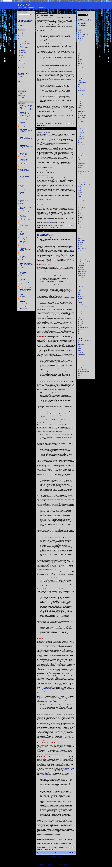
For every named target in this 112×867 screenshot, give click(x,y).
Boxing (79, 57)
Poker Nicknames (81, 259)
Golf (78, 134)
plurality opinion (58, 345)
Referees (79, 294)
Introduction (80, 167)
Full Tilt (79, 126)
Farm (79, 119)
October (22, 50)
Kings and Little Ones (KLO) (83, 184)
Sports (79, 333)
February (22, 62)
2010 (21, 67)
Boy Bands (80, 59)
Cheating (79, 63)
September (23, 52)
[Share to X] (70, 123)
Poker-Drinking (21, 97)
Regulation (80, 296)
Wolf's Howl (22, 233)
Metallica (79, 196)
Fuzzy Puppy (80, 128)
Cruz (79, 86)
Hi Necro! (21, 186)
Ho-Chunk (80, 148)
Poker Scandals (81, 265)
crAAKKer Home (21, 93)
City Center (80, 67)
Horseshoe (80, 153)
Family (79, 113)
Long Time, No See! (23, 160)
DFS (79, 97)
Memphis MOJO (23, 166)
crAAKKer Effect (81, 82)
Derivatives (80, 94)
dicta (67, 673)
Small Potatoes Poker (24, 137)
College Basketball (81, 72)
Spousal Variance (81, 336)
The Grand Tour (22, 123)
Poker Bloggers (81, 252)
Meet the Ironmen (21, 95)
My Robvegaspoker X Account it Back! (26, 116)
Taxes (79, 350)
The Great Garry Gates (23, 154)
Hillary (79, 146)
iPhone (79, 169)
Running (79, 311)
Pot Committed (23, 272)
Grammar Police (81, 136)
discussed (42, 785)
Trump (79, 356)
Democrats (80, 92)
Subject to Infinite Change (24, 170)
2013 (21, 38)
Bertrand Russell (82, 25)
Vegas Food (80, 363)
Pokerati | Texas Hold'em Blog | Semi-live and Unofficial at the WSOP (26, 106)
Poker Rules (80, 263)
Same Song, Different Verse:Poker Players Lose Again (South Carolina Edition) (45, 236)
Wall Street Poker (23, 222)
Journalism (80, 175)
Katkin (79, 180)
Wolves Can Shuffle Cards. (25, 229)
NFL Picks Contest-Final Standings (26, 138)
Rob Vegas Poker (81, 306)
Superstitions (80, 344)
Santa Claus (55, 143)
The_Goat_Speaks (23, 169)
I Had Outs (22, 192)
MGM (79, 198)
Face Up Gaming (81, 111)
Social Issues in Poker (82, 327)
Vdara (79, 361)
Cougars (79, 80)
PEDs (79, 238)
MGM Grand (80, 200)
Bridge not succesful (23, 167)
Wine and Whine (81, 369)
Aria (78, 40)
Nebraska (79, 215)
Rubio (79, 309)
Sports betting (80, 334)
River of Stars (22, 242)
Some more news (23, 120)
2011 (21, 65)
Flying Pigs (80, 121)
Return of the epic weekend (24, 223)
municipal (58, 79)
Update (21, 193)
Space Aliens (80, 329)
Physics (79, 246)
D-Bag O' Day (80, 88)
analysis (46, 701)
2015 (21, 35)
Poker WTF (22, 286)
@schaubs (22, 275)
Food (79, 123)
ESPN (79, 107)
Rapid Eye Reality (23, 149)
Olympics (79, 228)
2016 (21, 33)
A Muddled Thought (24, 195)
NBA (79, 211)
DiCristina (79, 99)
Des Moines (80, 96)
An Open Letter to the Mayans (25, 246)
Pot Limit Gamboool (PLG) (83, 282)
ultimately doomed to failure (52, 769)
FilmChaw (22, 215)
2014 (21, 37)
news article (50, 843)
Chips (79, 65)
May (21, 57)
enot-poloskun (60, 864)
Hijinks (79, 142)
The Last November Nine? (24, 273)
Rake (79, 290)
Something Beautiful (24, 200)
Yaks (79, 377)
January (22, 63)
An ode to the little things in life (25, 219)
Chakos (79, 61)
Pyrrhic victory (55, 815)
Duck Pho (45, 195)
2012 (21, 40)
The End (21, 174)
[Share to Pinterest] (73, 123)
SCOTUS (79, 321)
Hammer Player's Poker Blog (25, 263)
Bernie (79, 49)
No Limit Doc (22, 210)
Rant (79, 292)
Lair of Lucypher (23, 267)
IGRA (79, 159)
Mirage (79, 203)
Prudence (79, 286)
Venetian (79, 367)
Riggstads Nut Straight (24, 282)
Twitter (79, 360)
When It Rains (22, 234)
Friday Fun (80, 124)
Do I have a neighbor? (23, 204)
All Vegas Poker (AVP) (82, 34)
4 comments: (61, 123)
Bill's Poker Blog (23, 140)
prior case (46, 689)
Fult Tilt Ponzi (22, 280)
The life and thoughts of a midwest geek (25, 238)
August (22, 53)
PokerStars (80, 277)
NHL (78, 223)
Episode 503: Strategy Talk (24, 113)
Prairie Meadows (81, 284)
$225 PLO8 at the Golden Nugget (25, 287)
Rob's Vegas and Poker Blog (25, 115)
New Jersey (80, 217)
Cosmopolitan (80, 78)
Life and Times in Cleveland (25, 289)
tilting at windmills (49, 786)
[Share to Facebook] (72, 123)
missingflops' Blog (23, 252)
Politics (44, 125)
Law (41, 125)
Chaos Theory (22, 259)
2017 (21, 32)
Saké (79, 315)
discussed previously (47, 688)
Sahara (79, 313)
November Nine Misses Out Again (25, 190)
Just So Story (80, 178)
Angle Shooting (81, 36)
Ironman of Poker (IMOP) (82, 171)
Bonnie (79, 53)
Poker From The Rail (24, 303)
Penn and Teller (81, 240)
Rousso (79, 308)
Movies (79, 209)
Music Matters (22, 260)
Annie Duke (80, 38)
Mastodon (80, 192)
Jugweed (79, 176)
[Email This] (68, 123)
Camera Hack (22, 301)
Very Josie (22, 185)
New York (79, 219)
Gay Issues (80, 132)
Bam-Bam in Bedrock (24, 225)
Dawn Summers (81, 90)
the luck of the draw (64, 29)
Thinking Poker (23, 112)
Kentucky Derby (81, 182)
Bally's (79, 42)
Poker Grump (22, 126)
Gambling (79, 130)
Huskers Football (48, 227)
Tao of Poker (22, 256)
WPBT (79, 373)
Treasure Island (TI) (81, 354)
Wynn (79, 375)
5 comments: (61, 225)
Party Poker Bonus (23, 135)
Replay (79, 300)
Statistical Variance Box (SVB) (83, 340)
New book (21, 127)
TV (78, 358)
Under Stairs (22, 201)
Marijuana (79, 190)
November (23, 41)
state (53, 79)
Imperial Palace (81, 163)
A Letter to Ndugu (23, 257)
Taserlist (79, 348)
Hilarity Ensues (81, 144)
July (21, 55)
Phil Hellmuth (80, 242)
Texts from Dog (22, 239)
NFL (78, 221)
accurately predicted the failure (65, 772)
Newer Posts (40, 852)
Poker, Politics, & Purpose (25, 306)
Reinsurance (80, 298)
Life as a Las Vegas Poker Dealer (26, 298)
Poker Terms (80, 269)
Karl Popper (22, 25)
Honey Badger (80, 151)
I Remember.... (22, 226)
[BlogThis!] (69, 123)
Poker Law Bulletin (23, 129)
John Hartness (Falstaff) (24, 159)
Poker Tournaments (81, 271)
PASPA (79, 236)
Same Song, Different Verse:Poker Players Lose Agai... (25, 47)
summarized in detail (56, 267)
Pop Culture (80, 281)
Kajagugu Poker (23, 294)
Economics (80, 105)
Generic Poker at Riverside (44, 132)
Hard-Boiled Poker (23, 153)
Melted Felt (22, 134)
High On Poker (22, 162)
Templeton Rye (80, 352)
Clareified (21, 173)
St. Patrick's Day (81, 338)
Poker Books (80, 254)
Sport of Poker (22, 296)
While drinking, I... (23, 203)
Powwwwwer (22, 177)
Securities (80, 323)
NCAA (79, 213)
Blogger (70, 864)
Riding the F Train (23, 308)
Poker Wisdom (80, 273)
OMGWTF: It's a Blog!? (24, 176)
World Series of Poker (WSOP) (83, 371)
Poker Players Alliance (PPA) (48, 849)
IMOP (79, 161)
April (22, 58)
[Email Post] (66, 123)
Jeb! (78, 173)
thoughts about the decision (55, 839)
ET (78, 109)
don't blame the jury (23, 283)
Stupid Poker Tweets (82, 342)
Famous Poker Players (82, 115)
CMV (79, 69)
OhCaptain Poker (23, 156)
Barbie (79, 43)
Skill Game (57, 849)
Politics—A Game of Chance (45, 15)
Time (20, 276)
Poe (78, 250)
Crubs (79, 84)
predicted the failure (46, 774)
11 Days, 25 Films (23, 216)
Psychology (80, 288)
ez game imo (22, 279)
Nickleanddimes (23, 218)
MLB (79, 205)
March (22, 60)
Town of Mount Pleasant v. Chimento (44, 247)
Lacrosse (79, 186)
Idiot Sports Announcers (82, 157)
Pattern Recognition (24, 241)
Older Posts (72, 852)
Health (79, 140)
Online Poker (80, 230)
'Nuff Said (79, 32)
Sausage (79, 319)
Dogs (79, 101)
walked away (48, 222)
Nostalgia (79, 227)
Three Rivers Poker (23, 145)
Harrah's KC (80, 138)
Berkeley (79, 47)
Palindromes (80, 234)
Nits (78, 225)
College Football (81, 74)
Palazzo (79, 232)
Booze (79, 55)
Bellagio (79, 45)
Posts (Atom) (59, 856)
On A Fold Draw (23, 248)
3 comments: (61, 847)
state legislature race (59, 50)
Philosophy (80, 244)
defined (67, 51)
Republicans (80, 302)
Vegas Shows (80, 365)
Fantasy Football (81, 117)
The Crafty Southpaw (24, 119)
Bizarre (79, 51)
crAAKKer (24, 4)
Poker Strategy (80, 267)
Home (56, 852)
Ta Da (79, 346)
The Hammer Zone (23, 122)
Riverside (54, 227)
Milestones (80, 202)
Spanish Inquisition (81, 331)
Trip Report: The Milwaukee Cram (25, 163)
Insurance (80, 165)
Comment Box (80, 76)
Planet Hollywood (81, 248)
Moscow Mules (80, 207)
